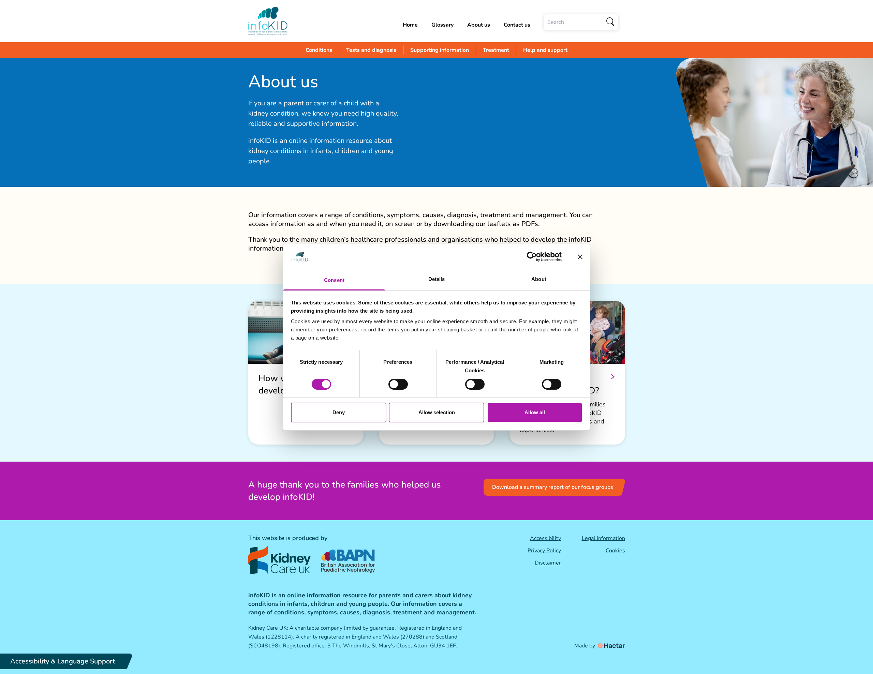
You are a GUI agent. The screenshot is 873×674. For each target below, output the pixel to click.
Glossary (442, 25)
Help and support (545, 50)
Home (410, 25)
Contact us (517, 25)
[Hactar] (611, 645)
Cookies (615, 550)
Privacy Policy (544, 550)
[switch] (398, 384)
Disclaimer (548, 563)
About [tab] (538, 279)
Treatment (496, 50)
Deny (338, 412)
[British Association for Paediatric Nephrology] (349, 560)
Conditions (319, 50)
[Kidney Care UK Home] (279, 560)
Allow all (534, 412)
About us (478, 25)
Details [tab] (436, 279)
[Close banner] (580, 256)
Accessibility (545, 538)
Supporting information (439, 50)
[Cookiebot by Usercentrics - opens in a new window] (532, 257)
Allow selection (436, 412)
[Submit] (610, 22)
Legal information (603, 538)
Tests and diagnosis (371, 50)
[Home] (267, 21)
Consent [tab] (334, 280)
